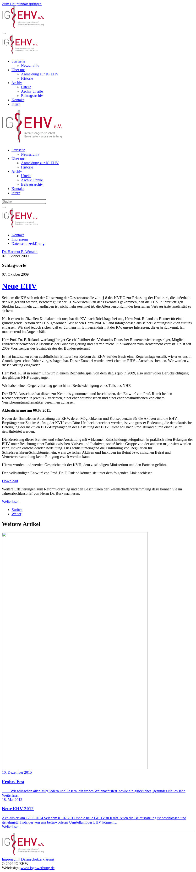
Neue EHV (19, 286)
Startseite (18, 61)
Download (10, 481)
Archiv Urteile (32, 91)
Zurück (16, 510)
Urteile (26, 87)
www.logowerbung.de (37, 868)
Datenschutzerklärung (27, 244)
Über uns (18, 70)
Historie (27, 78)
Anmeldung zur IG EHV (40, 74)
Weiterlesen (10, 501)
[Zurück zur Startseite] (23, 28)
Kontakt (17, 100)
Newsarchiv (30, 65)
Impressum (19, 239)
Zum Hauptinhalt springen (22, 4)
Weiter (16, 514)
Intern (15, 104)
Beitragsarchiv (32, 96)
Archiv (16, 83)
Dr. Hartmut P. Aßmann (20, 252)
